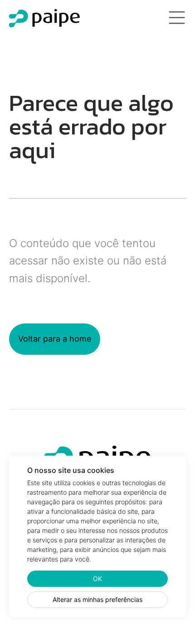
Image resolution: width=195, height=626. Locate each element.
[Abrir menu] (177, 18)
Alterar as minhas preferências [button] (97, 599)
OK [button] (97, 578)
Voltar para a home (54, 338)
